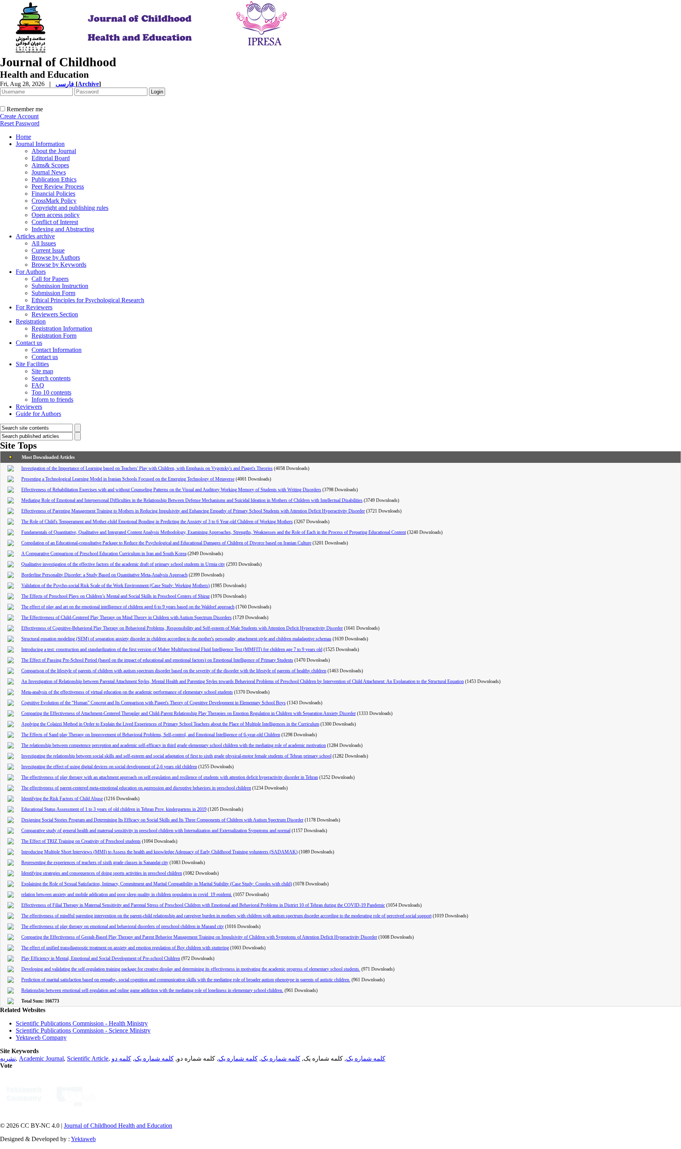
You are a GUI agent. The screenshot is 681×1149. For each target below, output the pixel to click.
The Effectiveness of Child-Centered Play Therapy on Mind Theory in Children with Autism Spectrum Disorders (126, 617)
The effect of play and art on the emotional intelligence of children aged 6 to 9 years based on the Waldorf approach (127, 607)
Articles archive (35, 236)
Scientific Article (87, 1058)
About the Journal (54, 151)
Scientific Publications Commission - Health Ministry (82, 1023)
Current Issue (48, 250)
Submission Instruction (60, 286)
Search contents (51, 378)
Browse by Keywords (59, 264)
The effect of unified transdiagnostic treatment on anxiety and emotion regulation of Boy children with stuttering (125, 948)
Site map (42, 371)
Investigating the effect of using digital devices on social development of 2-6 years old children (109, 766)
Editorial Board (51, 158)
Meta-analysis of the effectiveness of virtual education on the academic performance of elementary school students (127, 692)
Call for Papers (50, 278)
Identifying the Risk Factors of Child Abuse (62, 798)
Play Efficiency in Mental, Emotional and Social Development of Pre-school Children (100, 958)
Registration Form (54, 335)
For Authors (31, 271)
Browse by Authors (56, 257)
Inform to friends (52, 399)
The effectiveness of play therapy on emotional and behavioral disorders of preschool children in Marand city (122, 926)
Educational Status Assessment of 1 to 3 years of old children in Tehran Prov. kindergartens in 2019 (114, 809)
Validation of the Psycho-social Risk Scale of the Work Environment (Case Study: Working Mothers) (115, 585)
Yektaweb (83, 1139)
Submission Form (53, 293)
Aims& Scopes (50, 165)
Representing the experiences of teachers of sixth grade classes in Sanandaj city (94, 862)
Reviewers (29, 406)
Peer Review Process (58, 186)
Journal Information (40, 143)
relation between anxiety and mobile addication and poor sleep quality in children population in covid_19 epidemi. (126, 894)
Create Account (19, 116)
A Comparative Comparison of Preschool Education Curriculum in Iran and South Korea (103, 553)
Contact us (29, 342)
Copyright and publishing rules (70, 207)
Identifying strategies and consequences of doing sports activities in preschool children (101, 873)
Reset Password (19, 123)
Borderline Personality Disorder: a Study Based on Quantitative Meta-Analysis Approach (104, 575)
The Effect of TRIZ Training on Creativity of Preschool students (81, 841)
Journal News (49, 172)
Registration (31, 321)
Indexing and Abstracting (63, 229)
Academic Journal (41, 1058)
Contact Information (57, 349)
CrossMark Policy (54, 200)
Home (23, 136)
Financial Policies (53, 193)
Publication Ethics (54, 179)
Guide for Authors (38, 413)
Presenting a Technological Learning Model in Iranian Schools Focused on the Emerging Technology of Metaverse (127, 479)
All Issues (44, 243)
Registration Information (62, 328)
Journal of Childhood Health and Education (118, 1125)
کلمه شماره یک (365, 1058)
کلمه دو (121, 1058)
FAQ (38, 385)
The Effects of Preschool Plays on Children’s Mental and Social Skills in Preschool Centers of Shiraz (115, 596)
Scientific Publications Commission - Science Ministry (83, 1030)
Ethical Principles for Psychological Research (88, 300)
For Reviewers (34, 307)
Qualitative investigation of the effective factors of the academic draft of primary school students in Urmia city (123, 564)
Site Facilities (32, 364)
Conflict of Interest (55, 222)
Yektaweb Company (41, 1037)
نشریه (8, 1058)
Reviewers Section (55, 314)
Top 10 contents (51, 392)
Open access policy (56, 214)
